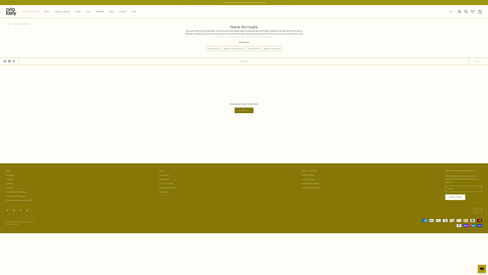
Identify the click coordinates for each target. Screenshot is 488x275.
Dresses (78, 11)
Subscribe (455, 197)
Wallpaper (100, 11)
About (111, 11)
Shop (15, 24)
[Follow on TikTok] (27, 210)
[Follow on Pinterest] (20, 210)
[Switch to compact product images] (13, 61)
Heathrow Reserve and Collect (19, 200)
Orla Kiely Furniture (167, 188)
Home (88, 11)
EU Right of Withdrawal (16, 192)
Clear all (244, 110)
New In (47, 11)
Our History (164, 175)
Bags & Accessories (62, 11)
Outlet (134, 11)
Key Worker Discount (15, 196)
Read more (244, 42)
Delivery (9, 183)
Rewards (122, 11)
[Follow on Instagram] (14, 210)
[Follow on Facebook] (7, 210)
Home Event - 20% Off (30, 11)
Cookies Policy (308, 179)
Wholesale (163, 192)
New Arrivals (25, 24)
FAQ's (8, 171)
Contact (9, 179)
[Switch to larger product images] (5, 61)
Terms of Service (309, 171)
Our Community (166, 183)
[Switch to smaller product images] (9, 61)
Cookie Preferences (310, 188)
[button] (473, 11)
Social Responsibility (310, 183)
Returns (9, 188)
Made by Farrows (12, 224)
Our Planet (164, 179)
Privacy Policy (308, 175)
